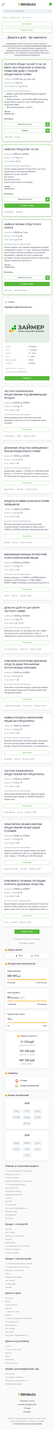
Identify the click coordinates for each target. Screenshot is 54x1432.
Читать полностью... (10, 113)
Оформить (27, 378)
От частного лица (13, 1349)
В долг (8, 1346)
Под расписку (11, 1305)
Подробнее (27, 429)
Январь (16, 1143)
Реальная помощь (13, 1191)
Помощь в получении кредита (22, 1166)
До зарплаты (27, 24)
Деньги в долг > (15, 17)
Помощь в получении (14, 1236)
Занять (8, 1315)
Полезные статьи (27, 1401)
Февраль (27, 1143)
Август (37, 1111)
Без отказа (10, 1232)
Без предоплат (11, 1188)
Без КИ (8, 1229)
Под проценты (11, 1322)
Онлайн (8, 1239)
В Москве (9, 1360)
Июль (27, 1111)
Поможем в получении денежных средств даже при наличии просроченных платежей (25, 664)
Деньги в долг (13, 1293)
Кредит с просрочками (18, 1259)
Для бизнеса (10, 1215)
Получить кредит (12, 1249)
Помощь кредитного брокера (18, 1181)
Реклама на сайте (27, 943)
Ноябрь (37, 1117)
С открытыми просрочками (17, 1246)
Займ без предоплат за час (21, 149)
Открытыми (10, 1284)
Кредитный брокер (13, 1195)
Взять (7, 1274)
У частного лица (12, 1312)
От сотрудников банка (15, 1184)
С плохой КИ (10, 1205)
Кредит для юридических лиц (22, 1369)
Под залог (9, 1332)
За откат (9, 1218)
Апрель (16, 1149)
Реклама (27, 1412)
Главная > (5, 17)
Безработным (11, 1211)
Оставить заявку (27, 205)
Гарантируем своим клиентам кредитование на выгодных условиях (23, 827)
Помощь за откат (12, 1174)
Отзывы (23, 1081)
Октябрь (27, 1117)
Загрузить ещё (27, 931)
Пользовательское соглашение (27, 939)
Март (37, 1143)
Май (27, 1149)
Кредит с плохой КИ (16, 1224)
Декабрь (27, 1123)
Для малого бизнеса (14, 1377)
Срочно (8, 1198)
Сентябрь (16, 1117)
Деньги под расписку (17, 1341)
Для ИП (8, 1201)
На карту (9, 1298)
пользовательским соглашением (28, 1424)
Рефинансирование (13, 1277)
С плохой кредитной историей (18, 1171)
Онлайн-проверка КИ (29, 1086)
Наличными (10, 1243)
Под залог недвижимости (16, 1208)
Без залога (10, 1374)
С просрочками (12, 1178)
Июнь (16, 1111)
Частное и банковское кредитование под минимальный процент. (25, 394)
